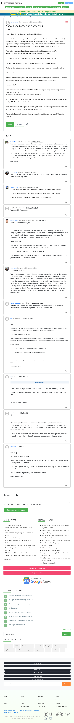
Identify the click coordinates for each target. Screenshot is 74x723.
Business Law (8, 646)
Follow (19, 124)
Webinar (58, 703)
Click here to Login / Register (16, 510)
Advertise (19, 710)
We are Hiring (11, 710)
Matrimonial (56, 7)
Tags (57, 700)
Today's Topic (37, 669)
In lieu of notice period (49, 563)
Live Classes (11, 7)
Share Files (41, 703)
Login (61, 3)
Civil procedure (10, 543)
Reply (10, 124)
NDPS (47, 7)
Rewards (58, 696)
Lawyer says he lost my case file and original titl (20, 555)
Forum (5, 700)
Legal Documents (10, 650)
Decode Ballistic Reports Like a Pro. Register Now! (37, 11)
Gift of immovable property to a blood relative (19, 553)
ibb (11, 376)
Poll (39, 700)
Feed (22, 703)
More (64, 7)
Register (68, 3)
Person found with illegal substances (17, 538)
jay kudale (13, 446)
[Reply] (66, 166)
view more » (66, 629)
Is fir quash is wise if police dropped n (20, 616)
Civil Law (17, 646)
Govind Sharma (14, 220)
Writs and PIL (38, 7)
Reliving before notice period (51, 550)
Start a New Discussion (37, 568)
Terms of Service (27, 710)
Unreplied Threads (37, 573)
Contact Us (15, 713)
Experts (23, 700)
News (22, 696)
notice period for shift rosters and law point (56, 540)
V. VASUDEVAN (14, 141)
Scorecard (41, 696)
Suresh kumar (14, 22)
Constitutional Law (27, 646)
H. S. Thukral (14, 172)
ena (11, 413)
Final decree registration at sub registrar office (20, 545)
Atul (12, 318)
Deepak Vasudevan (15, 303)
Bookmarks (41, 706)
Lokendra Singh (14, 187)
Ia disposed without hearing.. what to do (18, 540)
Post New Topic (37, 676)
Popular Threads (37, 672)
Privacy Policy (7, 713)
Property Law (39, 650)
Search (66, 634)
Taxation (47, 650)
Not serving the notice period (51, 548)
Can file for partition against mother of (20, 595)
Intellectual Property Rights (25, 650)
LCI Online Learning (61, 706)
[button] (66, 23)
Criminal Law (39, 646)
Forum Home (37, 663)
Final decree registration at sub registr (20, 604)
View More (6, 559)
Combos (21, 7)
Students (55, 650)
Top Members (25, 706)
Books (29, 7)
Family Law (48, 646)
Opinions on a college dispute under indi (21, 620)
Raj (11, 208)
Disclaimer (36, 710)
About (5, 710)
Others (63, 650)
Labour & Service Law (60, 646)
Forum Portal (37, 666)
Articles (5, 696)
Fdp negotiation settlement (13, 525)
